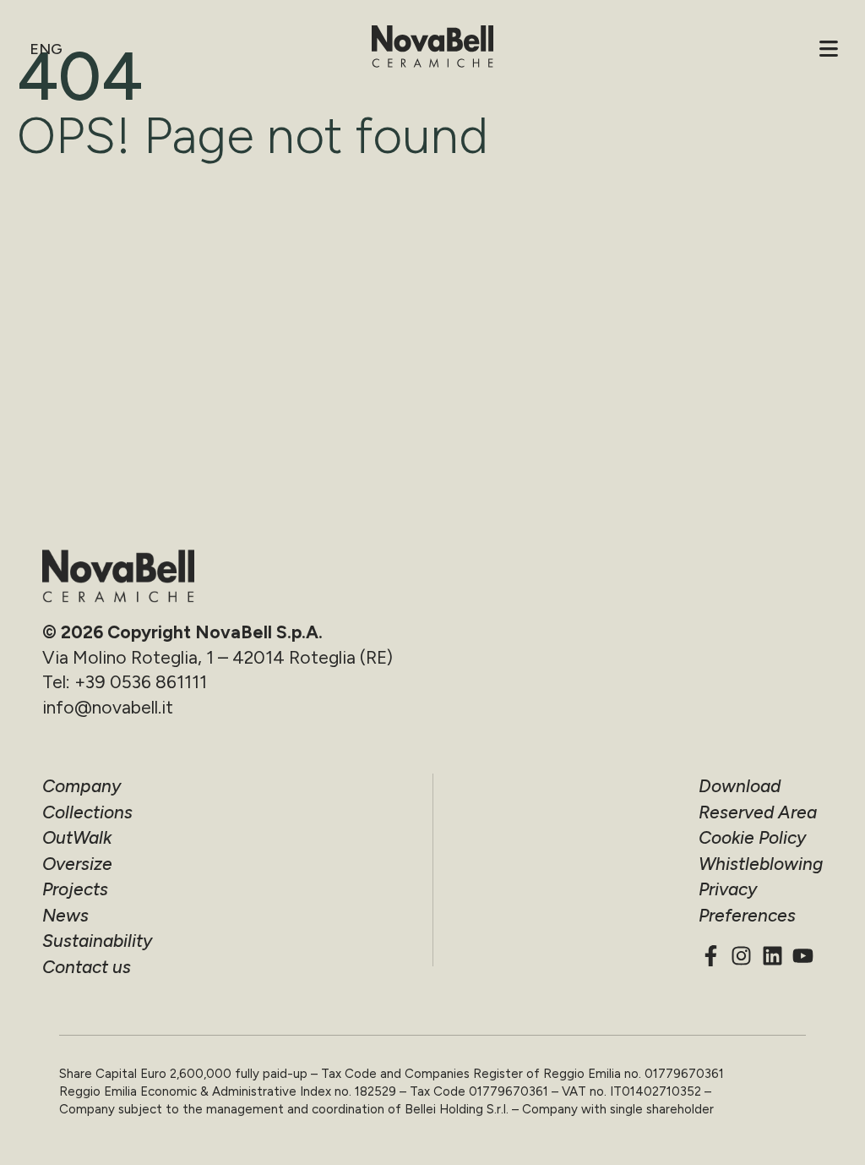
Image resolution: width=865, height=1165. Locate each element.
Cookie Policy (752, 837)
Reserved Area (758, 812)
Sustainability (97, 940)
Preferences (747, 915)
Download (740, 785)
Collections (87, 812)
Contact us (86, 966)
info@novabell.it (107, 707)
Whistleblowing (761, 863)
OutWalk (77, 837)
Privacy (728, 889)
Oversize (77, 863)
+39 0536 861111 (140, 681)
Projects (75, 889)
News (65, 915)
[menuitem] (48, 49)
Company (81, 785)
